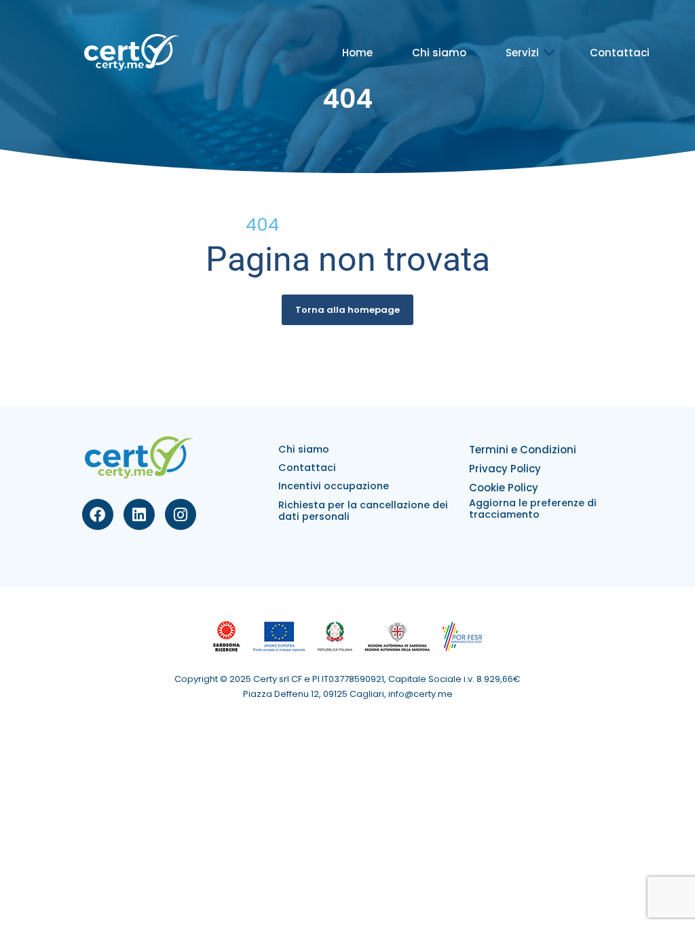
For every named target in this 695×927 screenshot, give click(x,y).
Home (357, 52)
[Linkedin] (139, 514)
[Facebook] (97, 514)
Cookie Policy (503, 487)
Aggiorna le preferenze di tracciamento (533, 508)
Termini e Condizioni (522, 449)
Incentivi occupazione (333, 486)
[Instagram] (180, 514)
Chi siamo (439, 52)
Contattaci (620, 52)
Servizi (522, 52)
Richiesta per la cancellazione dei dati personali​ (363, 510)
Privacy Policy (505, 468)
